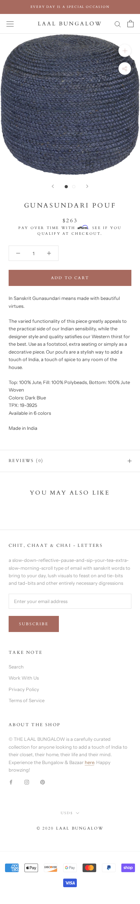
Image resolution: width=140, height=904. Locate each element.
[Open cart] (130, 23)
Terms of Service (27, 700)
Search (16, 667)
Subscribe (33, 624)
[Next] (87, 186)
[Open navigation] (10, 23)
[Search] (118, 24)
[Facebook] (11, 782)
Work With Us (24, 678)
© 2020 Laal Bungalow (70, 828)
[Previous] (53, 186)
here (89, 762)
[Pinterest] (42, 782)
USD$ (67, 813)
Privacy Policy (24, 689)
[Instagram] (26, 782)
